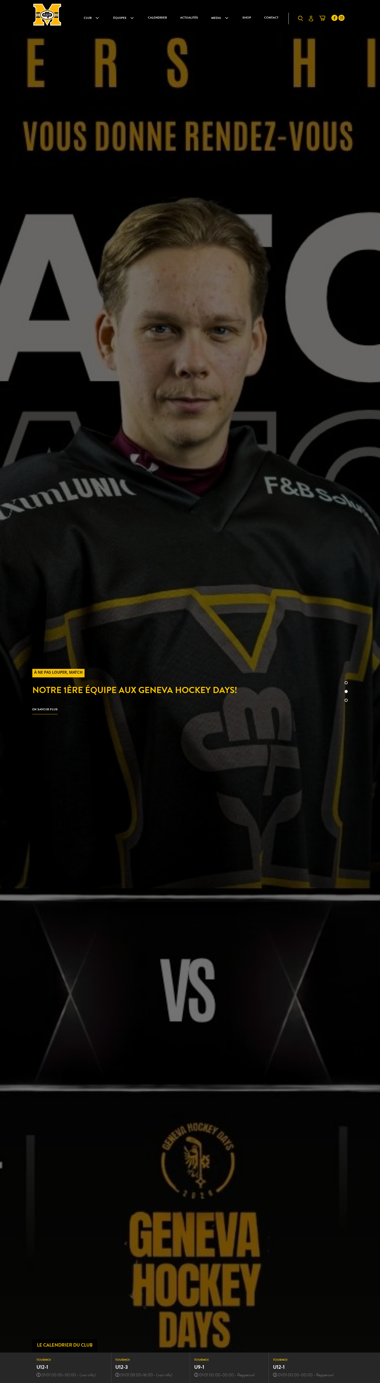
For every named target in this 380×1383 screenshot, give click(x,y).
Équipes (119, 18)
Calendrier (157, 18)
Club (88, 18)
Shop (246, 18)
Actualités (189, 18)
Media (216, 18)
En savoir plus (45, 709)
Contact (271, 18)
